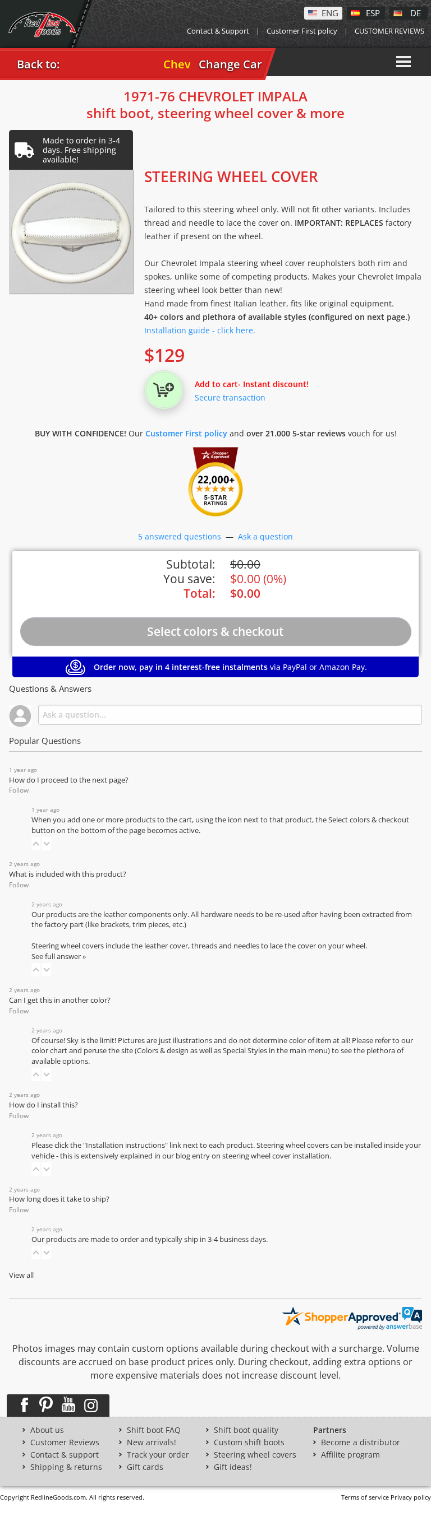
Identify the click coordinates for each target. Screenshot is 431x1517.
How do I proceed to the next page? (69, 780)
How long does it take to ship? (59, 1199)
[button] (35, 843)
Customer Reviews (64, 1442)
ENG (330, 12)
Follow (19, 790)
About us (47, 1430)
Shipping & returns (66, 1467)
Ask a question (265, 536)
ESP (373, 12)
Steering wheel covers (255, 1455)
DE (415, 12)
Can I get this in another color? (60, 1000)
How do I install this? (43, 1105)
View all (21, 1275)
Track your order (158, 1455)
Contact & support (64, 1455)
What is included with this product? (67, 874)
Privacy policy (411, 1497)
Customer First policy (302, 31)
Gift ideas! (233, 1467)
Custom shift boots (249, 1442)
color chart (50, 1050)
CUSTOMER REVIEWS (389, 31)
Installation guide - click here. (199, 330)
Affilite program (350, 1455)
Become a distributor (360, 1442)
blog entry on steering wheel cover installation (252, 1156)
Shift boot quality (246, 1430)
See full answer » (58, 956)
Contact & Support (218, 31)
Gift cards (145, 1467)
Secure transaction (230, 397)
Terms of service (365, 1497)
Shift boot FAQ (154, 1430)
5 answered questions (179, 536)
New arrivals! (151, 1442)
